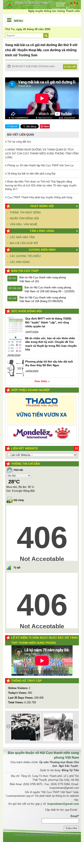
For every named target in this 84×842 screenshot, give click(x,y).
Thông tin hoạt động (25, 212)
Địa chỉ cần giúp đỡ (24, 243)
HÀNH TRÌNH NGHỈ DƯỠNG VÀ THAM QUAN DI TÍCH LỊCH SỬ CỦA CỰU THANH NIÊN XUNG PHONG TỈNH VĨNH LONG (41, 153)
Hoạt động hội (42, 206)
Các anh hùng (20, 262)
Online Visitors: (18, 688)
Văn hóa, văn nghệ (23, 224)
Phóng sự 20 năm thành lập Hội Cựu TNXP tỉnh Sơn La (40, 165)
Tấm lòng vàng (42, 230)
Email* (75, 816)
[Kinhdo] (42, 433)
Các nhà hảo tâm (22, 237)
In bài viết (70, 66)
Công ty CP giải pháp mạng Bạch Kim (55, 834)
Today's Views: (18, 692)
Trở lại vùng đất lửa (19, 141)
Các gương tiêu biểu (25, 256)
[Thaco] (42, 407)
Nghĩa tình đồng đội (24, 218)
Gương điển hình (42, 249)
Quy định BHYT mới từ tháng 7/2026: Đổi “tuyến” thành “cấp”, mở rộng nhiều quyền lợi (48, 322)
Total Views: (16, 702)
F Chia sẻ (12, 126)
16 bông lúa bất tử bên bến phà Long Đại (31, 173)
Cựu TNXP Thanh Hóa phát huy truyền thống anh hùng (39, 197)
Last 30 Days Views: (21, 697)
